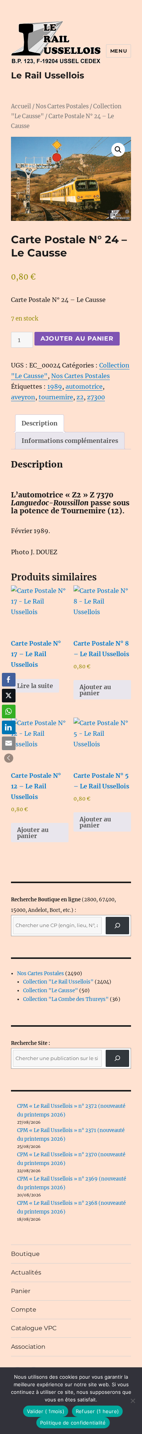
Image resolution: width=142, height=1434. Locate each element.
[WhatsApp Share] (9, 711)
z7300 (96, 397)
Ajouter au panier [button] (95, 690)
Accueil (21, 106)
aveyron (23, 397)
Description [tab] (40, 423)
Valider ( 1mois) (45, 1411)
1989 (54, 386)
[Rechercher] (118, 1058)
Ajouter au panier (77, 338)
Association (28, 1346)
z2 (80, 397)
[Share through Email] (9, 743)
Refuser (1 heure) (97, 1411)
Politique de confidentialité (73, 1423)
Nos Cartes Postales (62, 106)
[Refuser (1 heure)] (132, 1400)
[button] (118, 149)
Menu (118, 51)
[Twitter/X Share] (9, 695)
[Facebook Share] (9, 680)
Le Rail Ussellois (47, 75)
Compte (23, 1309)
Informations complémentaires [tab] (70, 440)
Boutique (25, 1253)
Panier (20, 1291)
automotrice (84, 386)
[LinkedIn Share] (9, 727)
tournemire (56, 397)
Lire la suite (35, 686)
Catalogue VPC (34, 1328)
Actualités (26, 1272)
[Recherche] (118, 925)
